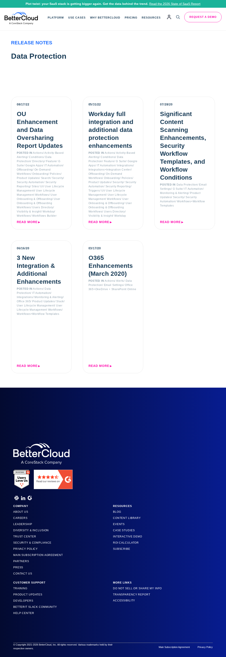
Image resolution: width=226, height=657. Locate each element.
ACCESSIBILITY (124, 600)
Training (20, 588)
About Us (20, 511)
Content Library (127, 518)
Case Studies (124, 530)
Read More (27, 222)
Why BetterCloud (105, 17)
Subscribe (121, 548)
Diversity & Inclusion (31, 530)
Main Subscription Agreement (38, 555)
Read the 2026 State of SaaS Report (174, 4)
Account (169, 17)
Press (18, 567)
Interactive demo (127, 536)
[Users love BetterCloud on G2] (21, 478)
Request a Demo (203, 17)
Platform (56, 17)
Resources (151, 17)
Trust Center (24, 536)
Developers (23, 600)
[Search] (178, 17)
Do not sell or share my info (137, 588)
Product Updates (27, 594)
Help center (23, 613)
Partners (21, 561)
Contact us (22, 573)
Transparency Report (131, 594)
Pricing (131, 17)
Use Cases (77, 17)
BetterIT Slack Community (35, 606)
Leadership (22, 524)
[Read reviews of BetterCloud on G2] (53, 478)
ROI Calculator (126, 542)
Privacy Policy (25, 548)
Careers (20, 518)
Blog (117, 511)
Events (119, 524)
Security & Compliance (32, 542)
